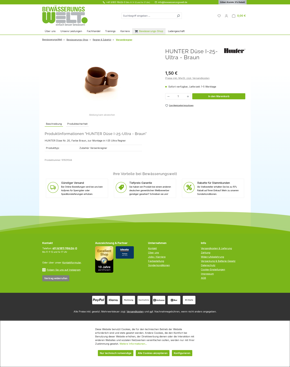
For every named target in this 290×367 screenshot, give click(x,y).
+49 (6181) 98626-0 (115, 2)
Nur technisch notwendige (115, 353)
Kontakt (152, 248)
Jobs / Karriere (157, 256)
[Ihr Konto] (226, 16)
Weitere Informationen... (133, 343)
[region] (102, 82)
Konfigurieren (182, 353)
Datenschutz (208, 265)
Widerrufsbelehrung (212, 256)
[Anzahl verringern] (168, 96)
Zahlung (205, 252)
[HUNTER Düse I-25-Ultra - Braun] (101, 80)
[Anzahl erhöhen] (188, 96)
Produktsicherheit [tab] (77, 123)
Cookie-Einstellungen (213, 269)
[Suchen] (178, 16)
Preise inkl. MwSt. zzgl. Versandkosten (187, 78)
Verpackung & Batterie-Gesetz (218, 261)
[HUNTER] (234, 50)
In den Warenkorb (218, 96)
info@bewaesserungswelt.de (172, 2)
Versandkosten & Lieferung (216, 248)
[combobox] (148, 16)
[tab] (54, 124)
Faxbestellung (156, 261)
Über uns (153, 252)
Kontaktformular (71, 262)
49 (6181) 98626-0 (64, 248)
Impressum (207, 273)
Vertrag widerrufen (55, 278)
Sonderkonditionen (159, 265)
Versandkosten (135, 311)
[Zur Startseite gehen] (65, 16)
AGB (203, 277)
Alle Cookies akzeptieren (153, 353)
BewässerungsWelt (52, 39)
